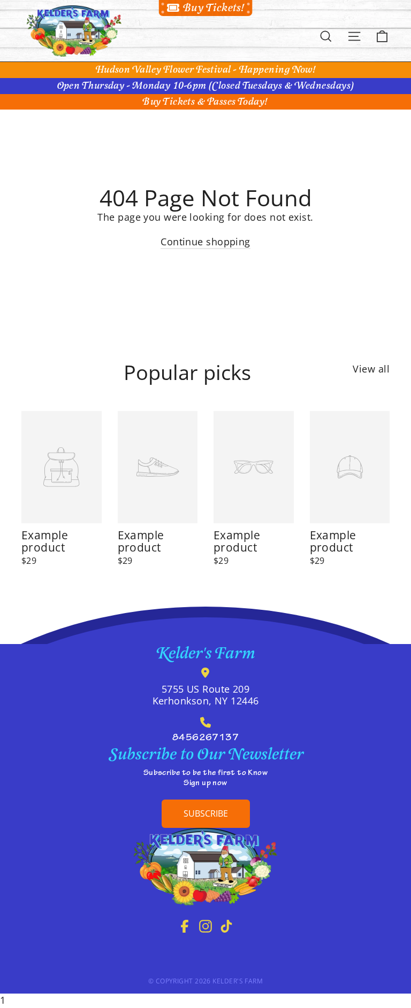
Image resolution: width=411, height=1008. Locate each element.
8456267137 (205, 738)
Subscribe (206, 813)
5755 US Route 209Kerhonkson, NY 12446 (206, 695)
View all (371, 368)
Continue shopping (205, 241)
